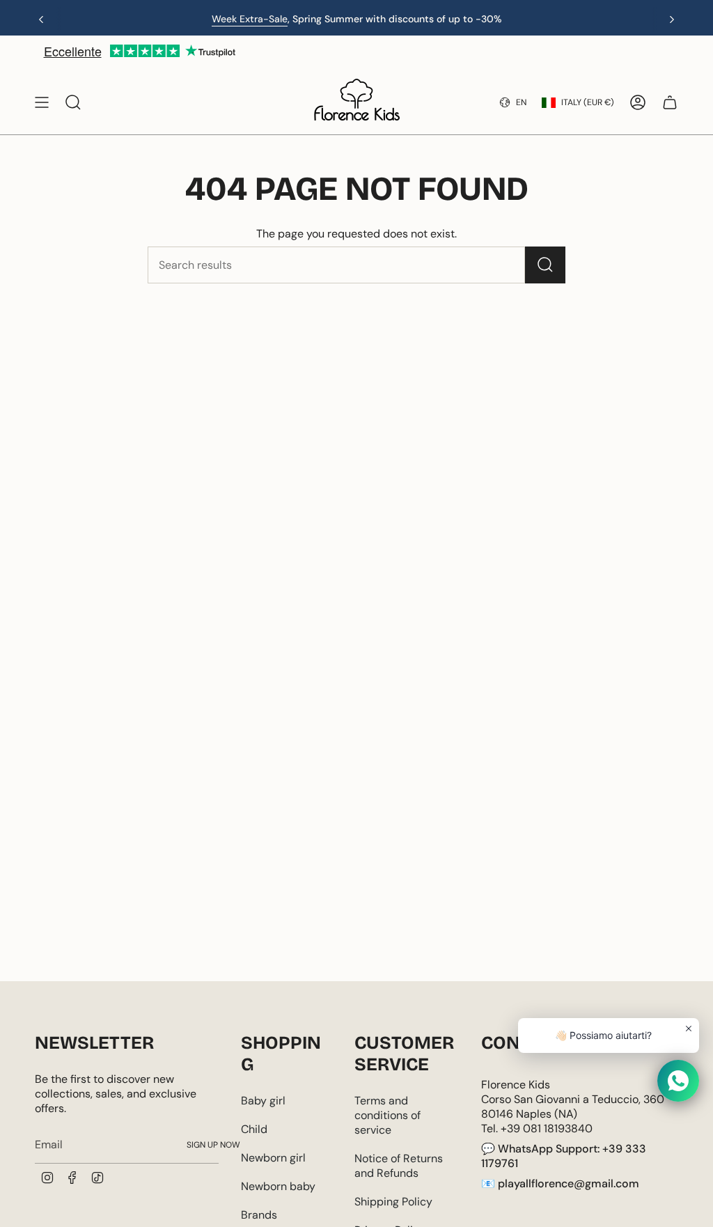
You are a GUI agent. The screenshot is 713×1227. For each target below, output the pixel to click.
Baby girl (263, 1100)
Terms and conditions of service (387, 1115)
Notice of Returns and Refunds (398, 1165)
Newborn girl (273, 1157)
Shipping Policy (393, 1201)
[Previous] (41, 19)
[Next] (672, 19)
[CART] (670, 103)
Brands (259, 1215)
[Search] (545, 265)
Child (254, 1129)
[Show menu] (42, 103)
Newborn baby (278, 1186)
